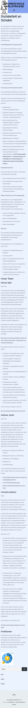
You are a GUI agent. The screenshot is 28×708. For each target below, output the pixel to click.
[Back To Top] (14, 695)
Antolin (3, 683)
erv (3, 674)
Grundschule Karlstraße (13, 699)
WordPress (11, 702)
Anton (2, 679)
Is (1, 674)
